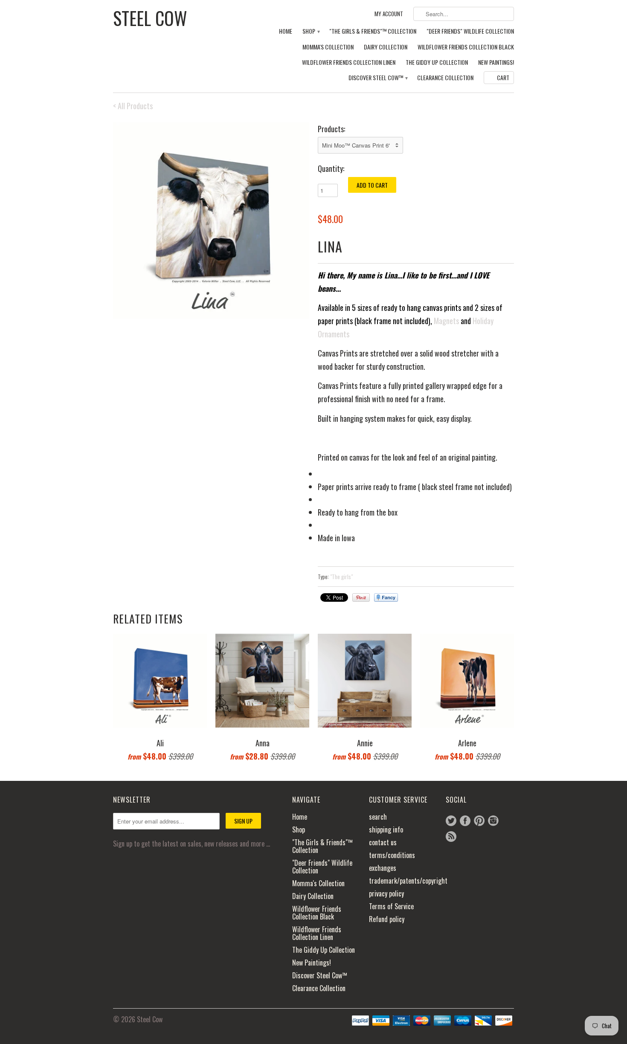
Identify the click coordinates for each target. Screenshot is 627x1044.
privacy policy (386, 893)
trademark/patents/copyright (408, 881)
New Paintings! (496, 62)
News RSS (451, 836)
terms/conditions (392, 855)
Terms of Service (391, 906)
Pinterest (479, 820)
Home (285, 31)
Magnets (446, 320)
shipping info (386, 829)
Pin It (361, 597)
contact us (383, 842)
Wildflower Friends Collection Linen (348, 62)
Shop (310, 31)
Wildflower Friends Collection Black (466, 47)
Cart (503, 77)
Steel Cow (150, 17)
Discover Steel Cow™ (377, 78)
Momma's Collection (328, 47)
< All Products (133, 105)
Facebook (465, 820)
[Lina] (211, 220)
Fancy (386, 597)
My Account (388, 14)
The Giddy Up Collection (437, 62)
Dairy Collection (385, 47)
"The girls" (341, 576)
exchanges (382, 868)
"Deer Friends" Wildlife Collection (470, 31)
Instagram (493, 820)
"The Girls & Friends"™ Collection (372, 31)
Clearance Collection (445, 78)
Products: (331, 128)
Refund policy (386, 919)
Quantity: (331, 168)
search (378, 817)
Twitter (451, 820)
